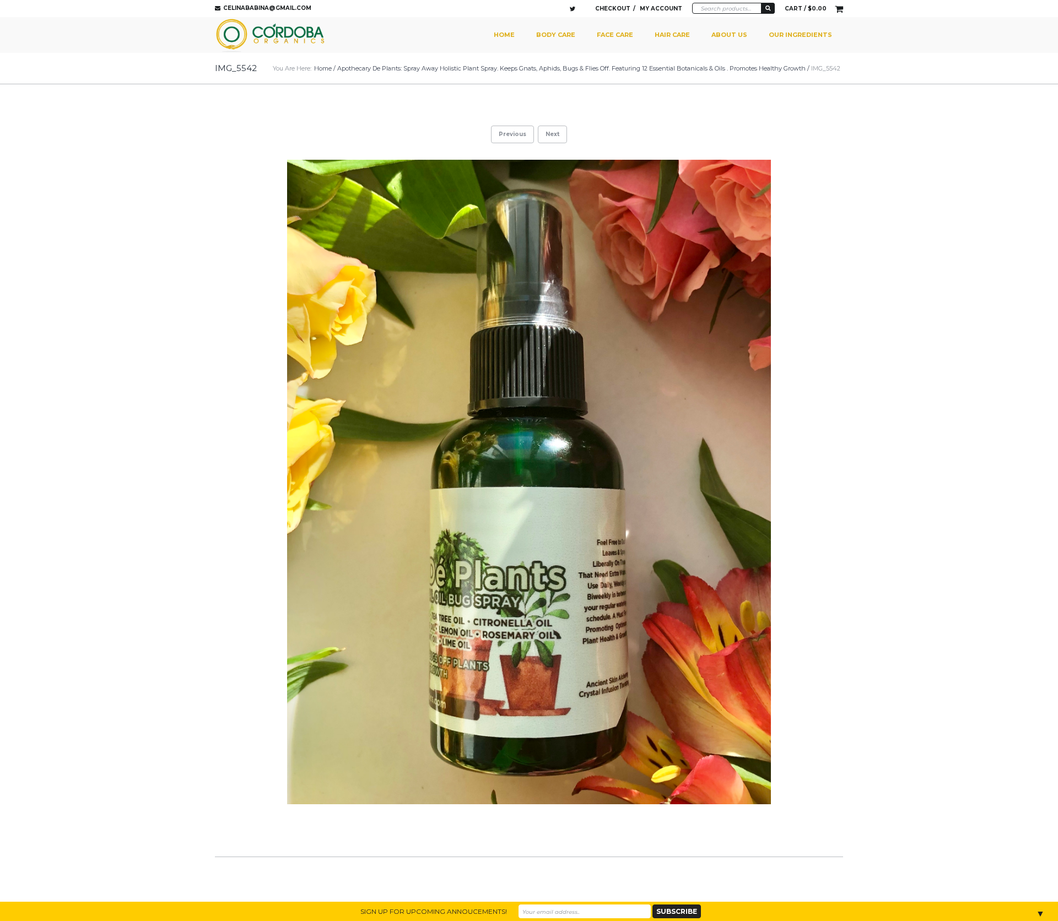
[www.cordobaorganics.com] (271, 35)
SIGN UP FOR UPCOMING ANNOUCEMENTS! (433, 911)
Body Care (555, 35)
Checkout (612, 8)
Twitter (572, 8)
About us (729, 35)
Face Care (615, 35)
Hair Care (672, 35)
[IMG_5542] (529, 482)
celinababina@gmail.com (267, 8)
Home (504, 35)
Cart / (806, 8)
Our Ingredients (800, 35)
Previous (512, 134)
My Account (661, 8)
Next (552, 134)
